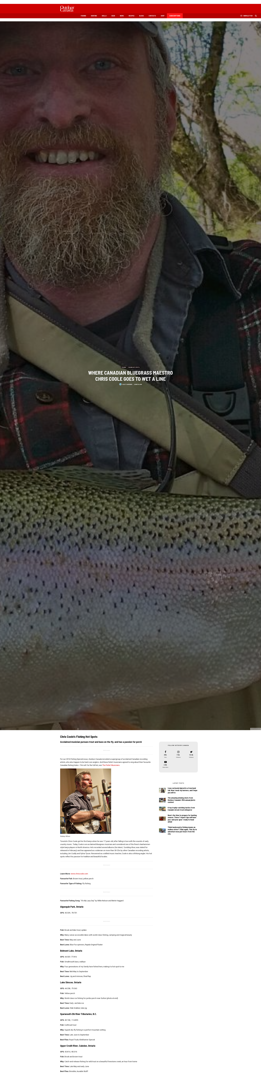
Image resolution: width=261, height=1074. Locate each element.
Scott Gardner (127, 384)
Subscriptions (174, 16)
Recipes (131, 16)
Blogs (141, 16)
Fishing (83, 16)
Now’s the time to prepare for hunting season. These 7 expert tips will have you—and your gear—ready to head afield (182, 818)
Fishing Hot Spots (134, 367)
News (122, 16)
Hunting (94, 16)
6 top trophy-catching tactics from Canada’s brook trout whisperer (181, 809)
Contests (152, 16)
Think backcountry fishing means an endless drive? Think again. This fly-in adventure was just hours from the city (182, 830)
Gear (113, 16)
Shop (162, 16)
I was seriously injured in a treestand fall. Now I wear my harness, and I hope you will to (182, 790)
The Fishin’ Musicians (111, 765)
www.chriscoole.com (79, 874)
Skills (104, 16)
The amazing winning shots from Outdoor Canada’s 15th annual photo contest (181, 800)
